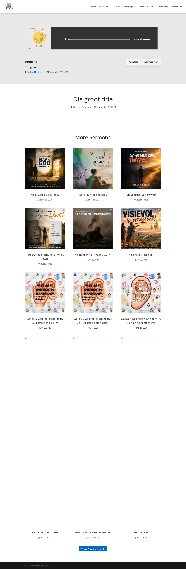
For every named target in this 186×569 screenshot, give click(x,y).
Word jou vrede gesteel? (93, 194)
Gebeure (150, 7)
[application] (107, 38)
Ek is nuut (115, 7)
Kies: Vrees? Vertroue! (45, 532)
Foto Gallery (163, 7)
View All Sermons (93, 548)
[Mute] (141, 39)
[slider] (146, 39)
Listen (134, 62)
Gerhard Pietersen (35, 72)
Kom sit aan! (141, 532)
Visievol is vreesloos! (141, 254)
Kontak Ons (177, 7)
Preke (141, 7)
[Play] (66, 39)
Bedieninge (128, 7)
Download (152, 62)
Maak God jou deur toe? (45, 194)
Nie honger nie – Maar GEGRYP (93, 254)
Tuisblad (92, 7)
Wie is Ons (103, 7)
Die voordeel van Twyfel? (141, 194)
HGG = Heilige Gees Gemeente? (93, 532)
